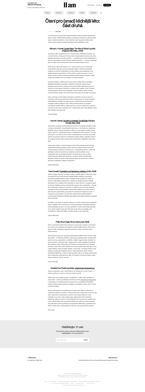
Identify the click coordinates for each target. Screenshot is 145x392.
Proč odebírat (90, 5)
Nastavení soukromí (80, 383)
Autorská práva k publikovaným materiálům (67, 381)
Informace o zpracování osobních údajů (60, 383)
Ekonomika (58, 12)
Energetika (70, 12)
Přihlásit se (99, 5)
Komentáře (93, 12)
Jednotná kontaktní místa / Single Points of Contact (73, 385)
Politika (82, 12)
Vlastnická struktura (90, 383)
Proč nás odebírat (52, 381)
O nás (46, 381)
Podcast (47, 12)
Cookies (72, 383)
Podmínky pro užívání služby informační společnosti (89, 381)
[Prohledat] (101, 13)
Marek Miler (58, 31)
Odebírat (108, 5)
